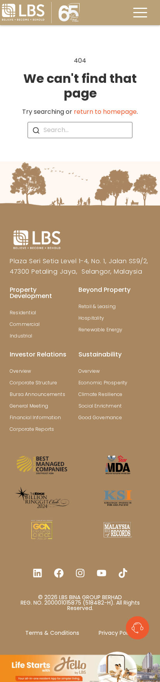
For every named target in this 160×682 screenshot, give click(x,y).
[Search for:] (80, 130)
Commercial (25, 324)
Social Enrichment (100, 406)
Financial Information (35, 417)
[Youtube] (101, 573)
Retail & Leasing (97, 306)
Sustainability (100, 354)
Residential (23, 312)
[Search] (36, 130)
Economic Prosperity (103, 382)
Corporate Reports (32, 429)
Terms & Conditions (52, 633)
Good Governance (100, 417)
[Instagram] (80, 573)
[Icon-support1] (137, 627)
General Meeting (29, 406)
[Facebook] (58, 573)
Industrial (21, 335)
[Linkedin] (37, 573)
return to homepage (105, 111)
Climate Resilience (100, 394)
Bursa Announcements (37, 394)
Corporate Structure (33, 382)
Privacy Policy (117, 633)
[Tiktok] (122, 573)
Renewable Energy (100, 329)
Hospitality (91, 318)
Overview (20, 371)
